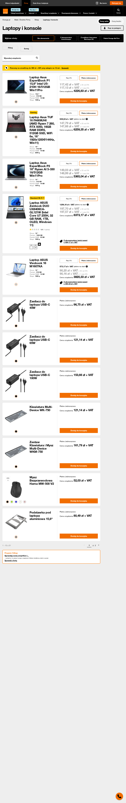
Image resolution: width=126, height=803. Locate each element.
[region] (50, 19)
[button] (6, 20)
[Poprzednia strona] (84, 545)
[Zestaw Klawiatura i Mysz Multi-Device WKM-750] (16, 451)
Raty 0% (69, 78)
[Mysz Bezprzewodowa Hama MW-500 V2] (16, 487)
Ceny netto (104, 21)
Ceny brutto (116, 21)
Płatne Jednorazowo (88, 78)
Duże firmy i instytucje (40, 3)
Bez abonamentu (43, 38)
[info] (39, 244)
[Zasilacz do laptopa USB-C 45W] (16, 311)
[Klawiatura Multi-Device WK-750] (16, 416)
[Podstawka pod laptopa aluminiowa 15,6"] (16, 522)
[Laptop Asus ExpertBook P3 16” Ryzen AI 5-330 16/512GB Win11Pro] (16, 172)
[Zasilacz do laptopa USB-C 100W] (16, 381)
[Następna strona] (98, 545)
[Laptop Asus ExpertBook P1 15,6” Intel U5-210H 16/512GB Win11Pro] (16, 87)
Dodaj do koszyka (79, 101)
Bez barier (103, 3)
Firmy (26, 3)
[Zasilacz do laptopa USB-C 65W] (16, 346)
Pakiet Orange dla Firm (112, 38)
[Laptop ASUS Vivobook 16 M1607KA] (16, 269)
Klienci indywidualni (12, 3)
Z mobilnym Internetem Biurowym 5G (89, 38)
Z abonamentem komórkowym (66, 38)
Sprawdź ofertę (11, 561)
